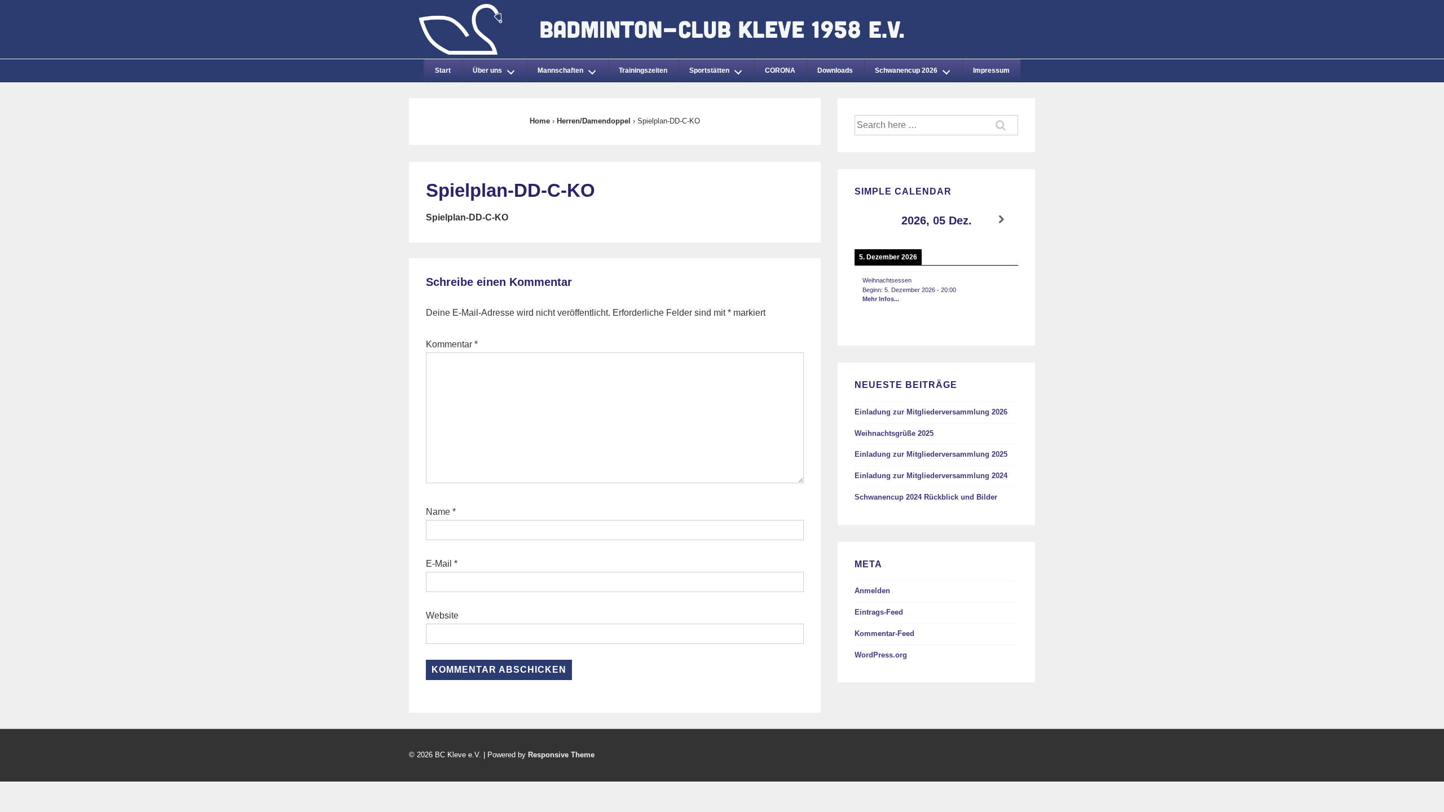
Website (442, 615)
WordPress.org (881, 655)
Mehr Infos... (880, 298)
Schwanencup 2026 (906, 70)
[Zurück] (871, 219)
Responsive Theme (561, 755)
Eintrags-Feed (879, 612)
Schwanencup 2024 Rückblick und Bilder (926, 497)
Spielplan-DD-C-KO (467, 217)
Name (438, 512)
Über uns (487, 70)
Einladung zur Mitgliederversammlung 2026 (931, 412)
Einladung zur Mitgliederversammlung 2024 (931, 475)
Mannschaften (560, 70)
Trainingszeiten (643, 70)
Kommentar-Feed (884, 633)
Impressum (991, 70)
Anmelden (872, 590)
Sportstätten (709, 70)
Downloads (835, 70)
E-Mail (439, 563)
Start (443, 70)
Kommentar (452, 344)
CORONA (780, 70)
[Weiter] (1001, 219)
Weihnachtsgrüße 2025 (894, 433)
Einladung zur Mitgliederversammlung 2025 (931, 454)
